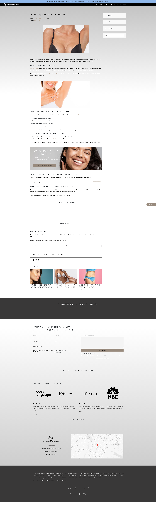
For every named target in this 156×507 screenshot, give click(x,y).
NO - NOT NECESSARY (60, 352)
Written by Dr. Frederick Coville (36, 253)
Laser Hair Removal (38, 20)
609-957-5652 (99, 4)
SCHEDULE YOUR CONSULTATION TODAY (44, 165)
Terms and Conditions (74, 494)
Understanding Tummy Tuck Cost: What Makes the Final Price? (89, 287)
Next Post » (98, 246)
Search (122, 35)
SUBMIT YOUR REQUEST (102, 350)
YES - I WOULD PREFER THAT (61, 350)
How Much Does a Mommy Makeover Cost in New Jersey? (65, 286)
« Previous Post (34, 246)
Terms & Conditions (99, 357)
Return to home (66, 246)
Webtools (86, 488)
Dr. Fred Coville (38, 18)
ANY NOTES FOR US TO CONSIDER (88, 335)
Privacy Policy (106, 357)
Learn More (95, 1)
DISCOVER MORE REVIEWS (66, 223)
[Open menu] (124, 4)
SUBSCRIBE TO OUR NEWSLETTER (89, 353)
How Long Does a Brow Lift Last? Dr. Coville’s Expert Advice (41, 286)
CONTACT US (151, 204)
